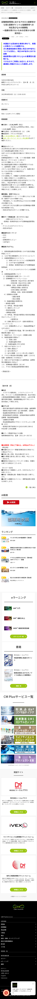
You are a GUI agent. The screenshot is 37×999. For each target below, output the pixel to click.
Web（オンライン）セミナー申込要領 (16, 138)
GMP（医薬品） (20, 36)
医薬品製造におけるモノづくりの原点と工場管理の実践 (23, 675)
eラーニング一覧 (18, 636)
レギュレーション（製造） (8, 36)
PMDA (26, 36)
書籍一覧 (18, 686)
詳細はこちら (18, 812)
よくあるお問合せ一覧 (10, 136)
